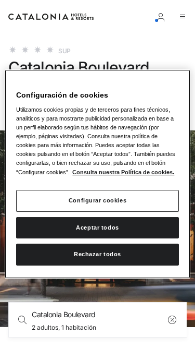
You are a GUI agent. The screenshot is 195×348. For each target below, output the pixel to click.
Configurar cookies (97, 200)
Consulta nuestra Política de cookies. (123, 172)
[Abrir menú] (182, 16)
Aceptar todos (97, 227)
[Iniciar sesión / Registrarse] (162, 16)
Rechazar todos (97, 254)
